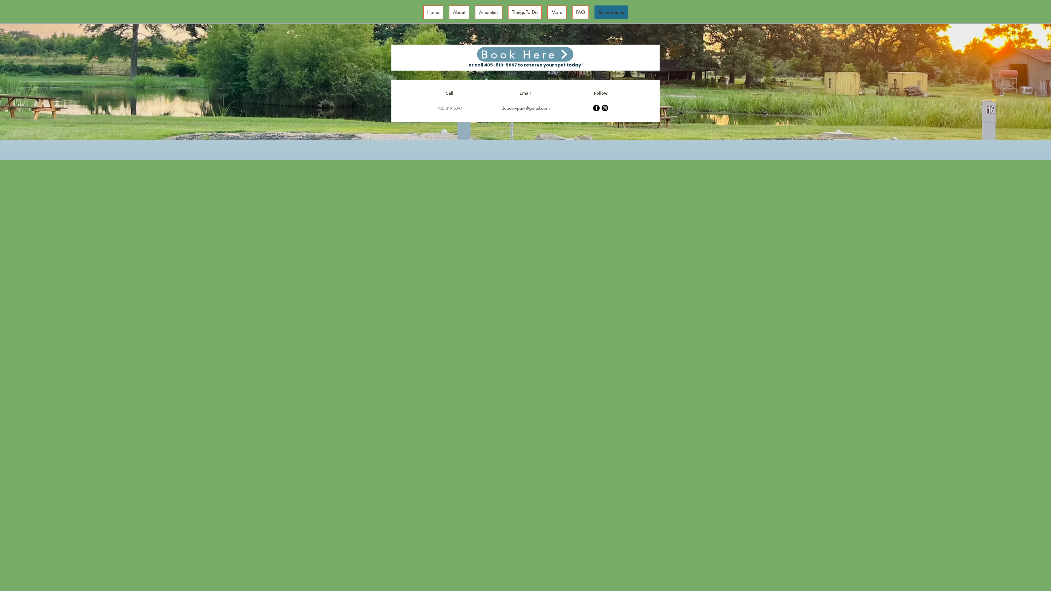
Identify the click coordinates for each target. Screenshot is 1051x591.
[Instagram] (605, 108)
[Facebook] (596, 108)
